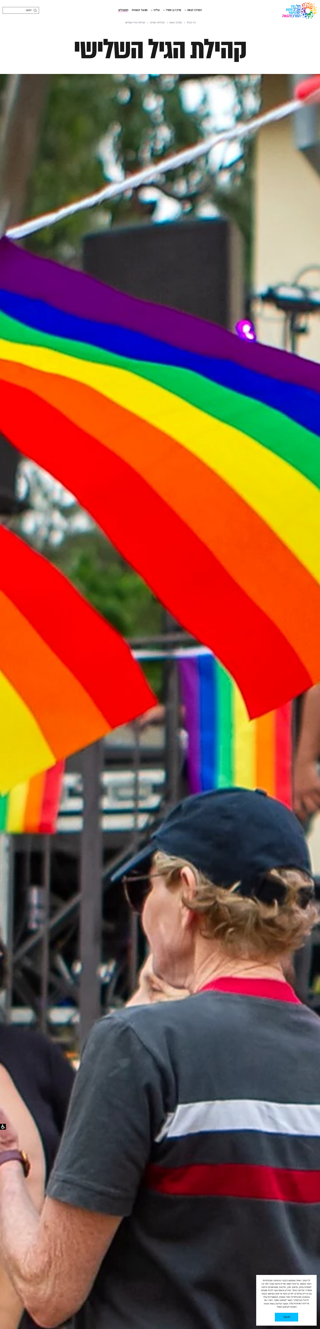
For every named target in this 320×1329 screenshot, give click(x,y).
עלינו (157, 10)
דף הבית (191, 22)
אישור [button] (286, 1317)
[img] (185, 10)
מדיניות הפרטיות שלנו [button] (299, 1303)
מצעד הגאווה (140, 10)
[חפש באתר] (35, 10)
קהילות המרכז (157, 22)
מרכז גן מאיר (173, 10)
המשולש (123, 10)
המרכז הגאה (194, 10)
